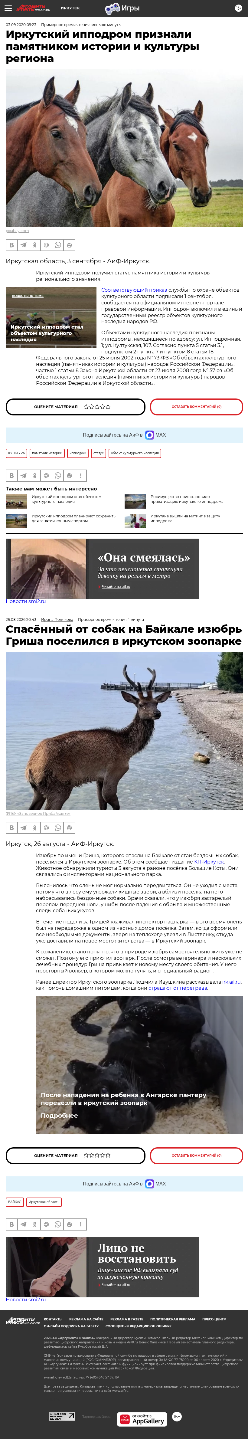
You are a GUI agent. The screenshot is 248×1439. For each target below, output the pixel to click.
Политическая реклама (172, 1319)
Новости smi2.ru (26, 601)
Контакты (53, 1319)
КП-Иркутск (209, 862)
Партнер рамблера (96, 1416)
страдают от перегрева (177, 988)
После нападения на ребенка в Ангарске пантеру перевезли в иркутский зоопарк (123, 1098)
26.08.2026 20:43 (21, 619)
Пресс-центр (214, 1319)
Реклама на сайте (86, 1319)
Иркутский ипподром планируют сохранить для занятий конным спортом (74, 518)
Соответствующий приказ (134, 290)
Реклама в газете (126, 1319)
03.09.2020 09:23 (21, 24)
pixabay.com (17, 230)
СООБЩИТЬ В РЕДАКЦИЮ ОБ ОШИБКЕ (138, 1326)
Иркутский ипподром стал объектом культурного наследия (66, 499)
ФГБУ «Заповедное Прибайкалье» (38, 813)
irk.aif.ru (231, 982)
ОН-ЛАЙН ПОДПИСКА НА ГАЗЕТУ (71, 1326)
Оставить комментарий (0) (197, 407)
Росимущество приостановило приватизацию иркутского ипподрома (187, 499)
